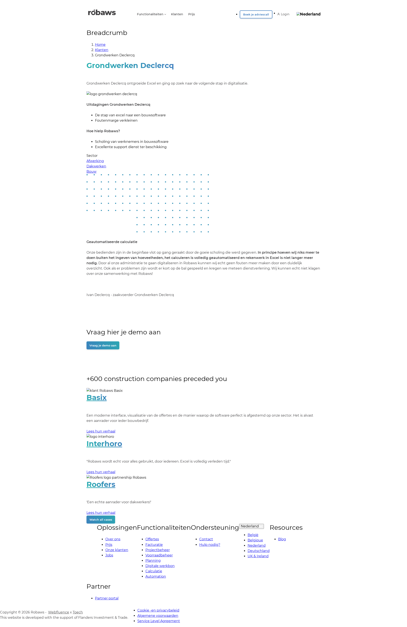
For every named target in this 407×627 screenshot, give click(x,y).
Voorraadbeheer (159, 555)
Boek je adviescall (256, 14)
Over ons (112, 539)
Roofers (100, 484)
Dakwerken (96, 166)
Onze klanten (116, 550)
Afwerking (95, 161)
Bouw (91, 172)
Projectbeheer (157, 550)
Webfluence (58, 612)
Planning (153, 561)
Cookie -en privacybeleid (158, 610)
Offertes (152, 539)
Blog (282, 539)
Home (100, 45)
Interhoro (104, 443)
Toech (78, 612)
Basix (96, 397)
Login (285, 14)
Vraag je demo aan (102, 345)
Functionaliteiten (150, 14)
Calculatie (153, 571)
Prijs (191, 14)
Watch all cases (100, 519)
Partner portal (106, 598)
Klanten (177, 14)
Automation (155, 576)
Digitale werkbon (160, 566)
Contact (206, 539)
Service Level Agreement (158, 621)
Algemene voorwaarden (157, 616)
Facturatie (154, 545)
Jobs (109, 555)
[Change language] (309, 13)
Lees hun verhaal (100, 431)
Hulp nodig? (209, 545)
